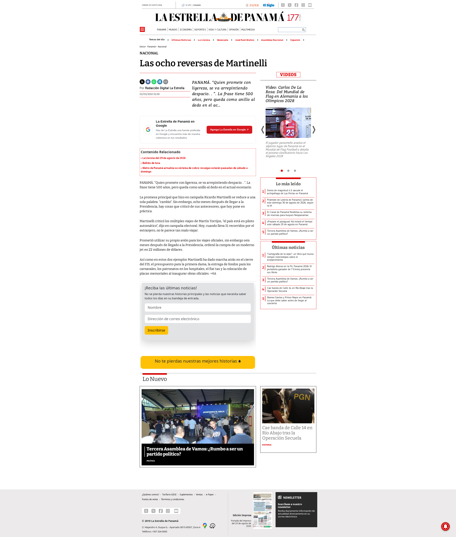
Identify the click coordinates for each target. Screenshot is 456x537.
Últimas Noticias (181, 40)
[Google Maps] (205, 525)
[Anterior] (262, 129)
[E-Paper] (252, 5)
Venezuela (222, 40)
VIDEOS (288, 74)
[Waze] (212, 525)
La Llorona (204, 40)
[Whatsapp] (153, 81)
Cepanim (295, 40)
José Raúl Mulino (244, 40)
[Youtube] (310, 5)
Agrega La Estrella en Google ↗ (229, 129)
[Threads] (282, 5)
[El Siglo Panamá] (268, 5)
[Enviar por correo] (165, 81)
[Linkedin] (159, 81)
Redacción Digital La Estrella (164, 88)
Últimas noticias (288, 247)
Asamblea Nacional (272, 40)
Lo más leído (288, 183)
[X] (289, 5)
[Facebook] (296, 5)
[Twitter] (142, 81)
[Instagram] (303, 5)
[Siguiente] (313, 129)
